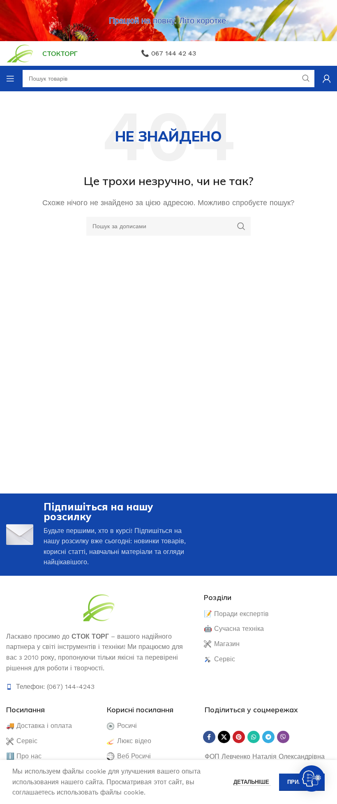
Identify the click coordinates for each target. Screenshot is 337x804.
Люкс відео (134, 741)
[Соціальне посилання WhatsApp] (253, 737)
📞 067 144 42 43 (168, 53)
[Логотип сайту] (20, 53)
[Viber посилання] (283, 737)
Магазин (227, 644)
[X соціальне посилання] (224, 737)
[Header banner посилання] (168, 20)
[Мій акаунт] (327, 78)
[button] (311, 778)
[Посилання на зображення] (98, 607)
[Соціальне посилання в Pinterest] (239, 737)
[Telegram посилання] (268, 737)
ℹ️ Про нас (24, 756)
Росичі (127, 726)
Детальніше (252, 782)
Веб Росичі (134, 756)
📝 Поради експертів (236, 614)
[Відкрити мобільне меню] (10, 78)
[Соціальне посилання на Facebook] (209, 737)
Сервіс (224, 659)
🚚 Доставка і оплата (39, 726)
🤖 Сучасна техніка (234, 629)
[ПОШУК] (241, 226)
